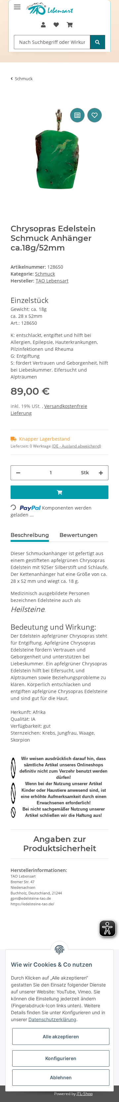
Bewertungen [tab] (79, 535)
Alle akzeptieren (61, 1036)
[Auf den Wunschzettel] (94, 115)
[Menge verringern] (18, 473)
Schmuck (45, 274)
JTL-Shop (85, 1093)
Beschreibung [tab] (30, 535)
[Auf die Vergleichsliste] (77, 115)
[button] (43, 24)
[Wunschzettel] (56, 24)
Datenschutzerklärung (52, 1019)
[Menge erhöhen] (101, 473)
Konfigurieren (60, 1058)
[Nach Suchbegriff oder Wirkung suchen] (97, 42)
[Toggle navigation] (17, 4)
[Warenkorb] (70, 24)
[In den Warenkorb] (16, 96)
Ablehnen (61, 1077)
